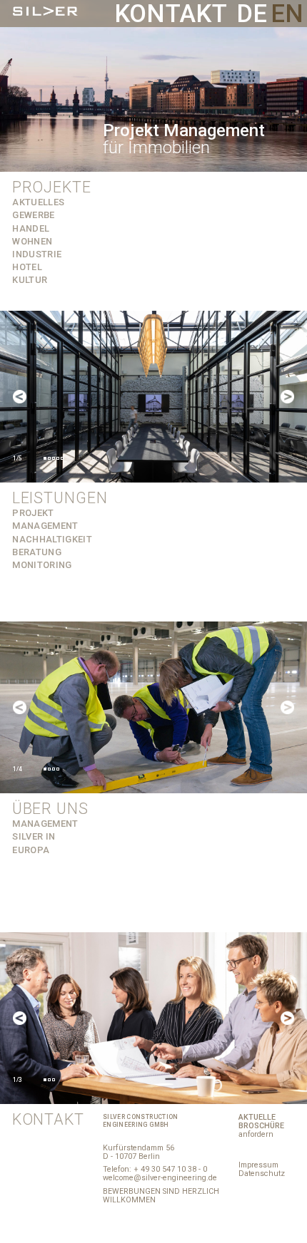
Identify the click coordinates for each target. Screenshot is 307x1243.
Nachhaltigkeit (52, 539)
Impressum (258, 1165)
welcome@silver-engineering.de (160, 1177)
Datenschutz (261, 1173)
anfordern (261, 1126)
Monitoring (41, 564)
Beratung (36, 552)
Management (45, 823)
